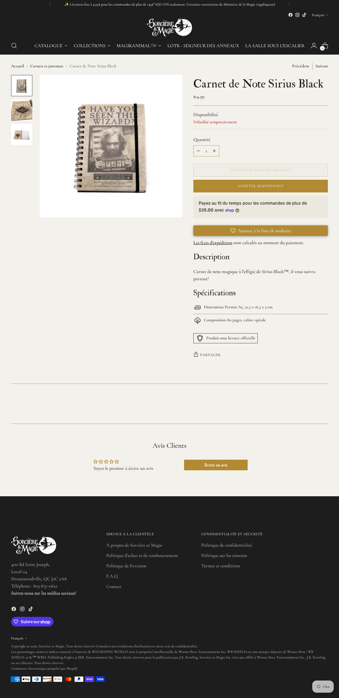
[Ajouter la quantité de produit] (214, 151)
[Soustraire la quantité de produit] (198, 151)
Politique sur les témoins (224, 555)
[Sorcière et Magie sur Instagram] (297, 14)
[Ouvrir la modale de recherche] (14, 45)
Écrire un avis (215, 465)
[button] (260, 230)
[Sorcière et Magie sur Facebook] (290, 14)
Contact (113, 586)
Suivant (321, 66)
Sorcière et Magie (51, 646)
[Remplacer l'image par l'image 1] (21, 85)
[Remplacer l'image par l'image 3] (21, 134)
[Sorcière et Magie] (169, 28)
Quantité (201, 139)
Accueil (17, 66)
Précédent (300, 66)
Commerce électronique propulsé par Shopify (44, 668)
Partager (210, 355)
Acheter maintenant (261, 186)
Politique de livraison (126, 566)
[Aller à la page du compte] (314, 45)
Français (318, 15)
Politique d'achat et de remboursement (142, 555)
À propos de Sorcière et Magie (134, 545)
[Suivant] (289, 4)
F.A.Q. (112, 576)
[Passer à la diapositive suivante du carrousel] (323, 405)
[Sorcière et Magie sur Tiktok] (304, 14)
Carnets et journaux (46, 66)
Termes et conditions (220, 566)
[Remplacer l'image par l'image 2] (21, 110)
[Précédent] (50, 4)
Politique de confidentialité (226, 545)
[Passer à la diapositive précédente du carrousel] (311, 405)
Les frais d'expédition (212, 242)
